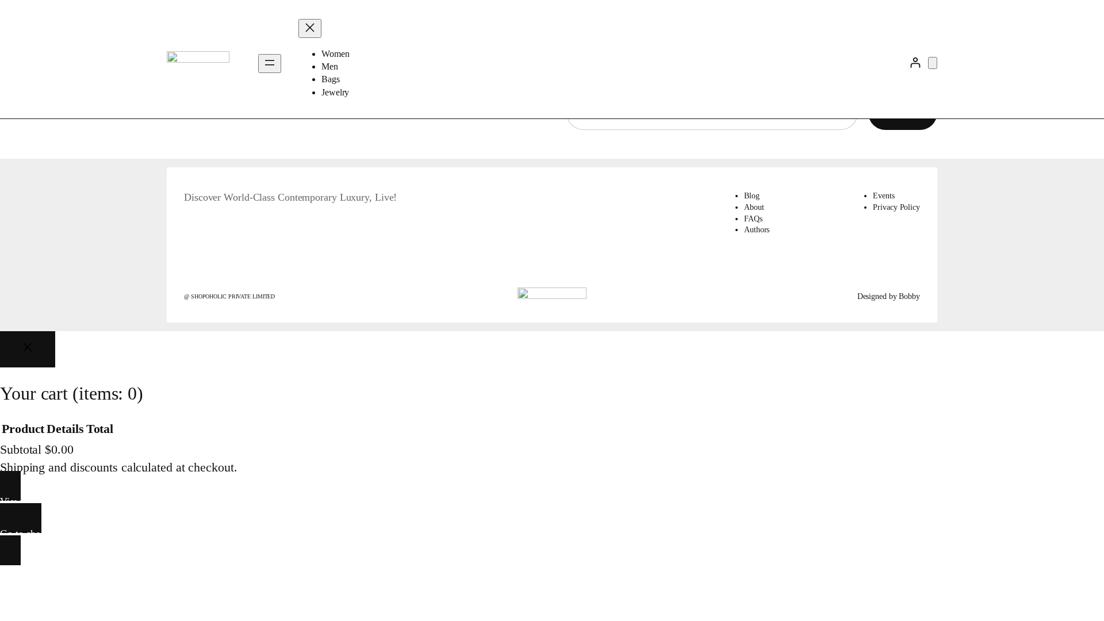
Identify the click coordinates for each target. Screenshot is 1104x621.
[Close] (27, 349)
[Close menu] (309, 28)
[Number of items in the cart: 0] (932, 63)
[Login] (915, 62)
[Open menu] (269, 63)
